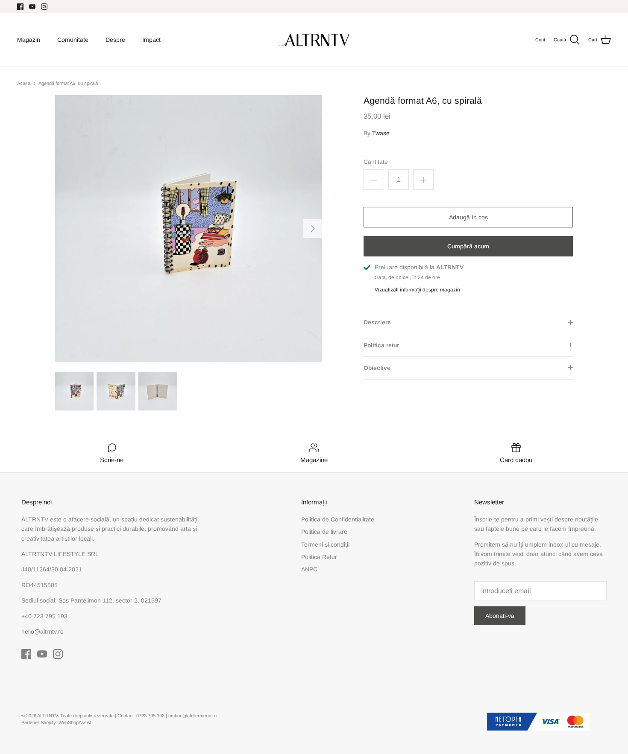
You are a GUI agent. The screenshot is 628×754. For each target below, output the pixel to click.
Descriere (377, 322)
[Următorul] (312, 228)
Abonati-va (499, 615)
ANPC (309, 569)
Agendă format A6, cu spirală (68, 83)
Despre (115, 39)
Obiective (377, 367)
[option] (189, 228)
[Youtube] (32, 6)
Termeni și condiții (325, 544)
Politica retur (381, 345)
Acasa (23, 83)
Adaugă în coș (468, 217)
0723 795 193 (151, 715)
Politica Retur (319, 556)
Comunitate (72, 39)
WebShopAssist (75, 722)
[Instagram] (44, 6)
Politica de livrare (324, 531)
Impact (151, 39)
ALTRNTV (47, 715)
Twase (381, 133)
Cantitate (376, 161)
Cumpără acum (468, 246)
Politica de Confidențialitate (337, 519)
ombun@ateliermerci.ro (192, 715)
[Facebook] (20, 6)
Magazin (28, 39)
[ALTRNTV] (314, 40)
